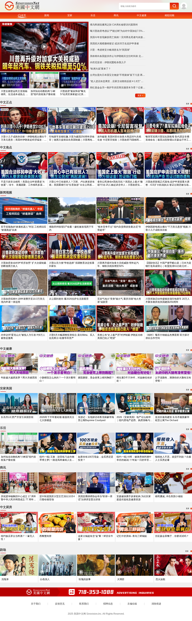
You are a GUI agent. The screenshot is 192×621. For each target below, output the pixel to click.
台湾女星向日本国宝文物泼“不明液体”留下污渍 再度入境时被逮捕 (118, 75)
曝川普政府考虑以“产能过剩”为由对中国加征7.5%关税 (118, 31)
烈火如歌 (160, 579)
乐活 (92, 15)
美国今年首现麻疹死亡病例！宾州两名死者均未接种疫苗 (118, 37)
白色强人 (45, 579)
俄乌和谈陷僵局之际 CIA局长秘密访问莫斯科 (114, 24)
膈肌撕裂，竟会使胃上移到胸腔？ (96, 377)
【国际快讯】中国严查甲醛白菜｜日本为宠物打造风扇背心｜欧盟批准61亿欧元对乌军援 (168, 266)
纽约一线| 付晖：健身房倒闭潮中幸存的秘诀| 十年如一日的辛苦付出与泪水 (134, 460)
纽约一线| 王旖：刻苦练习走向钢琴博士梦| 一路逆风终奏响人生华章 (56, 460)
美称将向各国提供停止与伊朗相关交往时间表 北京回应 (118, 56)
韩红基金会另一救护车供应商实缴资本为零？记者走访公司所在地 (118, 87)
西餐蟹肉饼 (45, 536)
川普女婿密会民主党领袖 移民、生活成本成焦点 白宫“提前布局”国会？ (14, 94)
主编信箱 (132, 603)
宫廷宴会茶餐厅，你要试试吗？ (172, 536)
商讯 (116, 15)
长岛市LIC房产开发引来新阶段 (17, 417)
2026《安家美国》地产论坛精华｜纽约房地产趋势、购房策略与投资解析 (135, 420)
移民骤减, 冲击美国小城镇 (169, 496)
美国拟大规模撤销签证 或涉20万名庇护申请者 (114, 43)
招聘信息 (108, 603)
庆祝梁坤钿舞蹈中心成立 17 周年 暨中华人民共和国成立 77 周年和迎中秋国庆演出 (18, 499)
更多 (140, 95)
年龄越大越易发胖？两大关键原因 (19, 377)
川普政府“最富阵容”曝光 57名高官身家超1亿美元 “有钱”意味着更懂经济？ (73, 94)
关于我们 (35, 603)
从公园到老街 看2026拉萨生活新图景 (69, 299)
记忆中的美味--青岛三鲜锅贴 (132, 536)
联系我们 (84, 603)
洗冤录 (5, 579)
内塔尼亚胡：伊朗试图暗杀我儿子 (108, 62)
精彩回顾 (169, 15)
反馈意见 (60, 603)
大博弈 (120, 579)
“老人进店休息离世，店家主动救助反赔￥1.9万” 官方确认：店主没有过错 (118, 81)
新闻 (46, 15)
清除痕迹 (156, 603)
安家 (69, 15)
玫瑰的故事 (85, 579)
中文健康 (141, 15)
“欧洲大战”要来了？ (100, 68)
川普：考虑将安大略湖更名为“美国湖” (110, 50)
